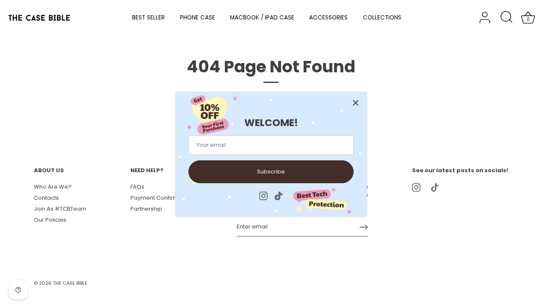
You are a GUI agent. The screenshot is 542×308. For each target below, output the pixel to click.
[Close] (355, 103)
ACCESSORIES (328, 18)
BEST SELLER (148, 18)
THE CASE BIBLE (70, 283)
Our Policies (50, 220)
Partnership (146, 209)
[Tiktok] (278, 196)
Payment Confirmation (161, 198)
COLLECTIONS (382, 18)
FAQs (137, 187)
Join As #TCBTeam (60, 209)
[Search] (506, 17)
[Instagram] (263, 196)
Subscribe (271, 172)
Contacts (46, 198)
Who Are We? (53, 187)
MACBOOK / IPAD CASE (262, 18)
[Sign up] (363, 227)
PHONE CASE (197, 18)
